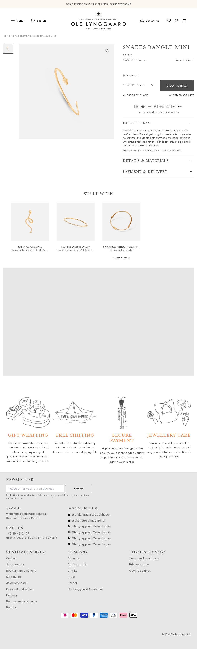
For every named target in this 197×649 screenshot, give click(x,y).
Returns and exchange (22, 601)
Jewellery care (16, 582)
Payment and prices (20, 589)
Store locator (15, 564)
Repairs (11, 607)
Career (72, 582)
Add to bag (177, 85)
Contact (11, 558)
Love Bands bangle (75, 246)
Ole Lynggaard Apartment (85, 589)
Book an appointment (21, 570)
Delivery (12, 595)
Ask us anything (118, 3)
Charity (72, 570)
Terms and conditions (144, 558)
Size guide (13, 576)
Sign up (79, 488)
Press (71, 576)
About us (74, 558)
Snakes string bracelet (121, 246)
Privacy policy (139, 564)
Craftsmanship (77, 564)
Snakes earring (30, 246)
